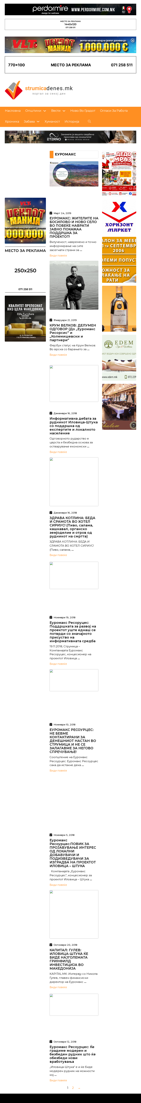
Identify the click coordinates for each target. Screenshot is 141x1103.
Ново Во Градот (82, 110)
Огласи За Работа (114, 110)
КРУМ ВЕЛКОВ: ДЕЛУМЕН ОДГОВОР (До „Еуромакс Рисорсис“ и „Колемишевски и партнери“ (73, 333)
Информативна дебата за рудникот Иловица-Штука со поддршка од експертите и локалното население (74, 426)
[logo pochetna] (39, 90)
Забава (29, 121)
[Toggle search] (89, 121)
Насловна (13, 110)
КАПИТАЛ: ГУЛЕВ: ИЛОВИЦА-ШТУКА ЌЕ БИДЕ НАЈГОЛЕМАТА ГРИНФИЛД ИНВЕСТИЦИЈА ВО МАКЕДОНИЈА (69, 959)
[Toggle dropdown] (44, 110)
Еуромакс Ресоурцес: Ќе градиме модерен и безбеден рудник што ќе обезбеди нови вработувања (73, 1054)
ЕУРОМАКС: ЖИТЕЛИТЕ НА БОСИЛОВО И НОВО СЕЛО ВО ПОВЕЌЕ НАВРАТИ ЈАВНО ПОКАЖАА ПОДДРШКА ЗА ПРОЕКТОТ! (74, 227)
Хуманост (52, 121)
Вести (56, 110)
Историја (72, 121)
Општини (33, 110)
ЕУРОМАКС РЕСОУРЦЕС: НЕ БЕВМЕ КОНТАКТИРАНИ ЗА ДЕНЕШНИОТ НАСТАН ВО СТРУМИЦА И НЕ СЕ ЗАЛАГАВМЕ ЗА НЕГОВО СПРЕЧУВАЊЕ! (73, 741)
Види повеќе (58, 255)
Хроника (12, 121)
